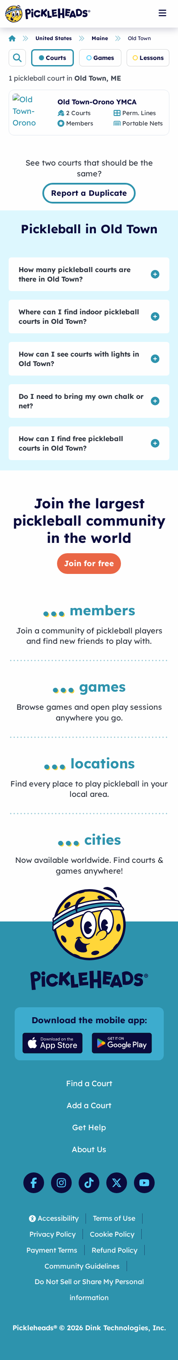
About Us (89, 1149)
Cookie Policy (112, 1234)
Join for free (89, 563)
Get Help (89, 1127)
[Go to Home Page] (47, 13)
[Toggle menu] (162, 12)
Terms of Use (114, 1218)
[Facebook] (33, 1182)
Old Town (139, 38)
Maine (100, 38)
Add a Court (89, 1105)
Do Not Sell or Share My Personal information (89, 1289)
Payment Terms (51, 1250)
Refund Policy (114, 1250)
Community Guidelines (82, 1266)
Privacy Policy (52, 1234)
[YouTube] (144, 1182)
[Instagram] (61, 1182)
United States (53, 38)
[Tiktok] (89, 1182)
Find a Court (89, 1083)
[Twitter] (116, 1182)
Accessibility (58, 1218)
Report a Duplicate (89, 193)
